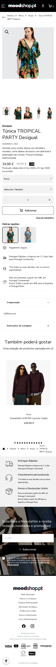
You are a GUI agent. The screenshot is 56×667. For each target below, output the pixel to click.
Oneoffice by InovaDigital (28, 663)
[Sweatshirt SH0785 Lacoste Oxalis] (28, 383)
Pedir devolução (28, 594)
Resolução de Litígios (28, 607)
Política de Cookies (28, 611)
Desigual (7, 125)
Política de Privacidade (28, 603)
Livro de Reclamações (28, 619)
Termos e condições (28, 598)
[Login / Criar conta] (43, 6)
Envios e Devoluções (28, 615)
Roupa (30, 16)
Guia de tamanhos (45, 217)
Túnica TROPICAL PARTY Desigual (45, 449)
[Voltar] (4, 17)
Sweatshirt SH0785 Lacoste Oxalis (29, 418)
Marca (21, 16)
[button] (15, 443)
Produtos (10, 16)
